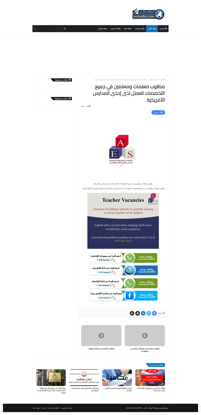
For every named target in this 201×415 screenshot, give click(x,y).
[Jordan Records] (148, 14)
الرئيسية (162, 28)
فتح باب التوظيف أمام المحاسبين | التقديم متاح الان (118, 389)
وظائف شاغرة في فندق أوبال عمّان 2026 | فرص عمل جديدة (151, 389)
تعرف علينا (36, 408)
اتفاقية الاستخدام (53, 408)
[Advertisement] (100, 53)
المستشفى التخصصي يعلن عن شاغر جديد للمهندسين (85, 389)
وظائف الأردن (152, 28)
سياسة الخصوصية (66, 408)
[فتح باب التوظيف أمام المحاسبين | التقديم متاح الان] (117, 377)
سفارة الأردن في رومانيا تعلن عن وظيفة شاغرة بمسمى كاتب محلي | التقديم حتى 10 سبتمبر (51, 390)
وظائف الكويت (102, 28)
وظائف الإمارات (139, 28)
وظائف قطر (127, 28)
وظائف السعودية (115, 28)
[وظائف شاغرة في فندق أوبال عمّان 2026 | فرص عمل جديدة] (150, 377)
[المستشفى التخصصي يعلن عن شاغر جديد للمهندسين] (84, 377)
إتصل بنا (44, 408)
